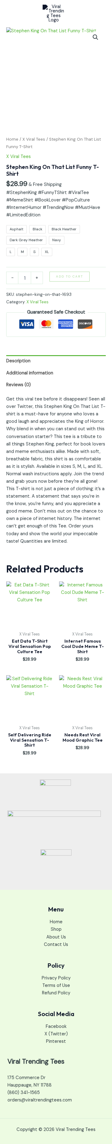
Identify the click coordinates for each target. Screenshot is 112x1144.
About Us (56, 937)
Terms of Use (56, 985)
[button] (95, 37)
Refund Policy (56, 993)
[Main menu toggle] (99, 13)
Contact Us (56, 944)
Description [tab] (18, 361)
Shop (56, 929)
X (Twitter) (56, 1034)
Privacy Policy (56, 978)
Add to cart (69, 276)
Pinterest (56, 1041)
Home (12, 139)
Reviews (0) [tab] (18, 385)
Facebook (56, 1026)
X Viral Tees (33, 139)
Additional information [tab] (29, 373)
